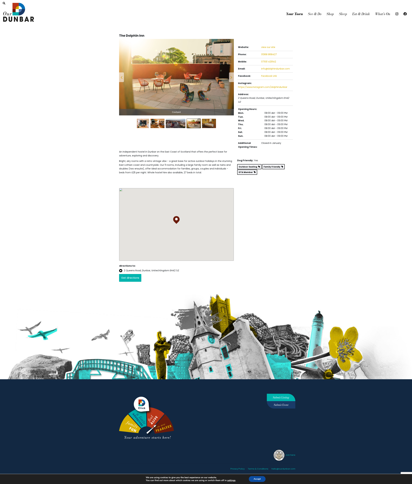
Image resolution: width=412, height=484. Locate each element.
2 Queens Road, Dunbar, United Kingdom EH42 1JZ (151, 270)
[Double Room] (176, 77)
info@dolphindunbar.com (275, 68)
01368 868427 (269, 54)
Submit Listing (281, 397)
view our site (268, 47)
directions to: (127, 265)
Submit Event (281, 405)
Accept (257, 478)
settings (231, 480)
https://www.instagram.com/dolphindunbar (262, 87)
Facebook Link (269, 76)
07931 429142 (268, 61)
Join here (290, 455)
